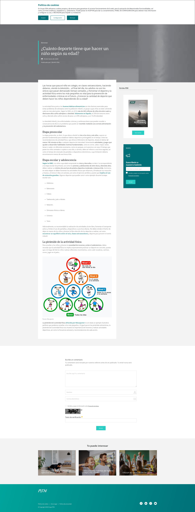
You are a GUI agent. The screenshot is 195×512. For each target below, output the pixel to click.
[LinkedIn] (145, 503)
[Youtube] (155, 503)
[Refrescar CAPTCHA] (81, 410)
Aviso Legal (54, 504)
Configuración (57, 18)
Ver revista (138, 133)
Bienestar (44, 43)
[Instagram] (150, 503)
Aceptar (43, 18)
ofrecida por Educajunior (75, 323)
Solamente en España (83, 113)
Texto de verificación (73, 417)
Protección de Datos (133, 175)
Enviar (131, 182)
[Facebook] (141, 503)
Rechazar (72, 18)
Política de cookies (43, 504)
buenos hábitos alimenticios (74, 106)
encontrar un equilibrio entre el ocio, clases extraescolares (65, 234)
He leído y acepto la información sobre (83, 406)
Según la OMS (48, 163)
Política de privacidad (66, 504)
